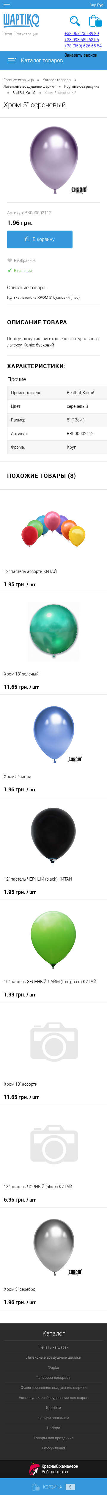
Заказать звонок (80, 55)
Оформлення (53, 1448)
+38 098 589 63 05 (81, 39)
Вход (8, 34)
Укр (93, 5)
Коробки (53, 1407)
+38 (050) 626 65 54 (83, 46)
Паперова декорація (53, 1377)
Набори (53, 1428)
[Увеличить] (53, 160)
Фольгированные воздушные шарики (53, 1387)
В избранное (25, 260)
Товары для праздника (54, 1438)
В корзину (44, 239)
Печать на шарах (53, 1347)
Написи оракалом (53, 1418)
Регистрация (26, 34)
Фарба (53, 1367)
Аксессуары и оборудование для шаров (53, 1397)
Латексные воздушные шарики (53, 1357)
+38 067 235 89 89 (81, 33)
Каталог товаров (41, 60)
